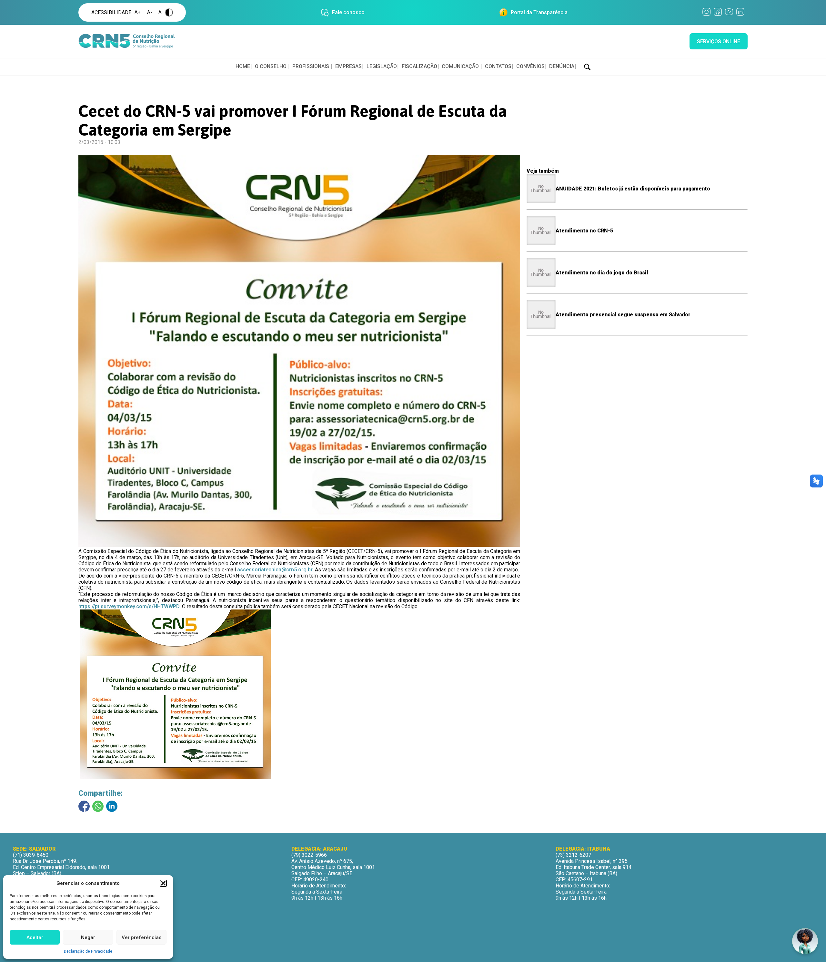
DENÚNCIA (561, 66)
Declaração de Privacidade (88, 951)
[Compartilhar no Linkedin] (111, 806)
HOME (243, 66)
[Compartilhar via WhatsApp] (98, 806)
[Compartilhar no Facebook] (84, 806)
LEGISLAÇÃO (382, 66)
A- (149, 12)
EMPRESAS (348, 66)
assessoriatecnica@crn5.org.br (275, 570)
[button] (163, 883)
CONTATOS (498, 66)
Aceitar (34, 937)
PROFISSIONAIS (310, 66)
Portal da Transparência (539, 12)
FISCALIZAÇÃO (419, 66)
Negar (88, 937)
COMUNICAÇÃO (460, 66)
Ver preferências (141, 937)
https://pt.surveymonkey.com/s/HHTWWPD (129, 606)
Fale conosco (348, 12)
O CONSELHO (271, 66)
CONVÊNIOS (530, 66)
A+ (138, 12)
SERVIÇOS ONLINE (718, 41)
